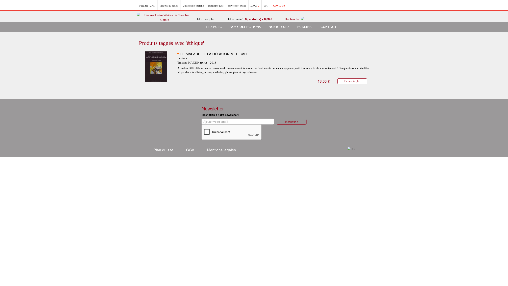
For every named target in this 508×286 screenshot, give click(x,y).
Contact (328, 26)
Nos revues (279, 26)
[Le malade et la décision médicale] (156, 66)
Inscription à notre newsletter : (220, 115)
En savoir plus (352, 81)
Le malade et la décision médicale (214, 53)
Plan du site (163, 149)
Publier (304, 26)
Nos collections (245, 26)
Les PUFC (214, 26)
